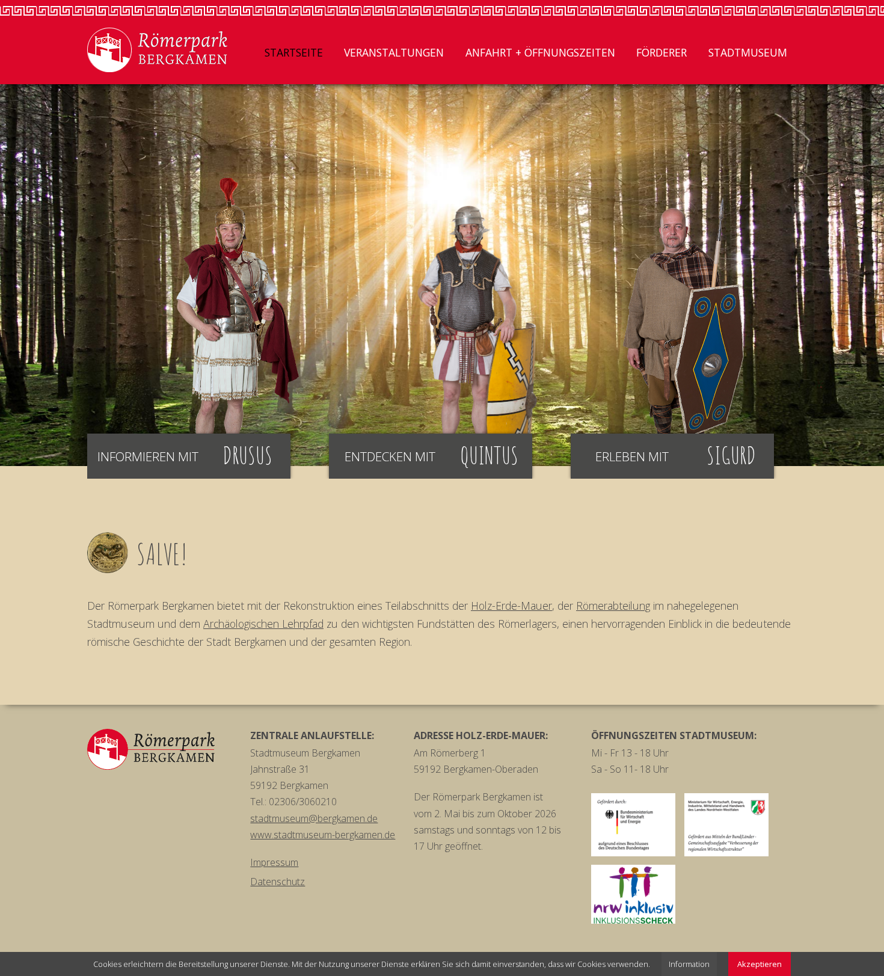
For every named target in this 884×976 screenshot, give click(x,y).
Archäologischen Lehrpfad (263, 623)
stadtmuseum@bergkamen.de (314, 818)
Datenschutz (277, 881)
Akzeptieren (759, 964)
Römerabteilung (613, 605)
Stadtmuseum (747, 52)
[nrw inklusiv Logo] (633, 894)
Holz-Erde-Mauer (511, 605)
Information (689, 964)
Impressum (274, 862)
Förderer (661, 52)
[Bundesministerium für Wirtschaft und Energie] (633, 824)
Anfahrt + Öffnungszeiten (540, 52)
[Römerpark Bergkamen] (157, 50)
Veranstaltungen (394, 52)
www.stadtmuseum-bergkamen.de (322, 834)
